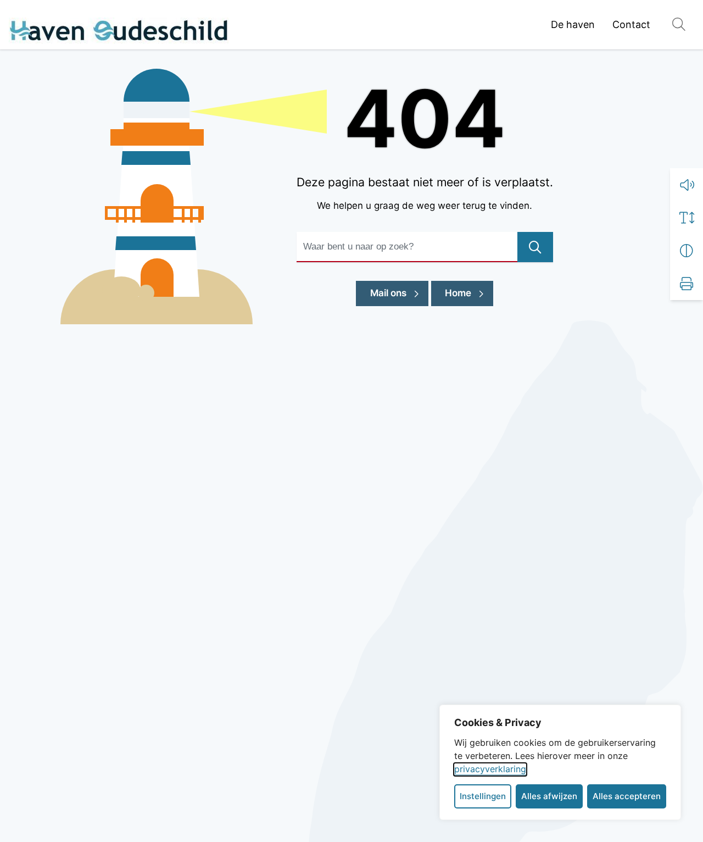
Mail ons (399, 292)
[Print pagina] (686, 283)
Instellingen (483, 796)
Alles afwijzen (549, 796)
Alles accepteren (627, 796)
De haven (573, 24)
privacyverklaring (490, 768)
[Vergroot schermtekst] (686, 217)
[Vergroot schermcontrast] (686, 250)
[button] (686, 184)
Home (458, 292)
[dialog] (560, 762)
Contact (631, 24)
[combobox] (425, 247)
